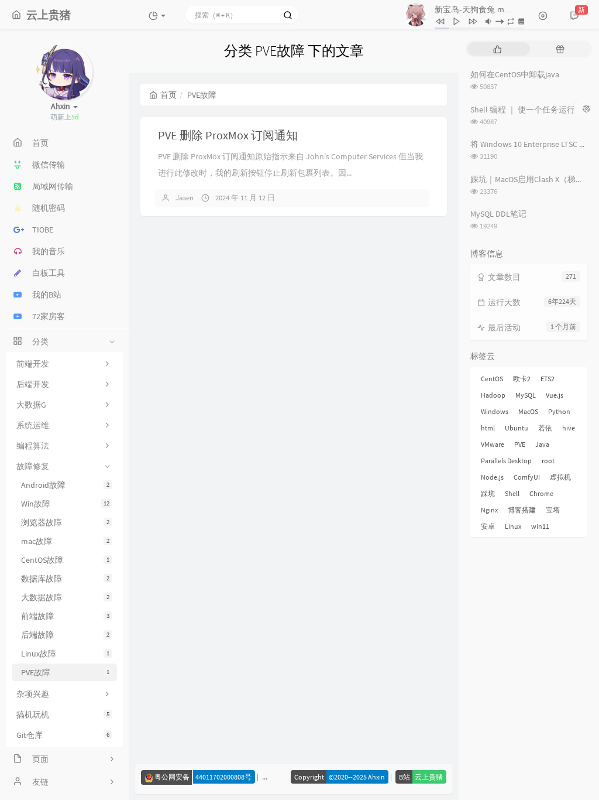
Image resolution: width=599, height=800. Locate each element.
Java (542, 444)
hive (568, 427)
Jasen (184, 198)
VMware (492, 444)
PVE (519, 444)
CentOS (492, 378)
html (488, 427)
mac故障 (65, 541)
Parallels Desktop (506, 460)
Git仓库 (62, 735)
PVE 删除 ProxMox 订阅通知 (228, 135)
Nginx (489, 509)
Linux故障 (65, 653)
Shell (512, 493)
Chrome (541, 493)
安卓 (488, 526)
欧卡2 (522, 378)
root (548, 460)
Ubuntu (516, 427)
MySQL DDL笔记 (498, 213)
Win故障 (65, 503)
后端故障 (65, 635)
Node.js (492, 477)
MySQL (525, 395)
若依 (545, 427)
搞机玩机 (62, 714)
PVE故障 (65, 672)
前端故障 (65, 616)
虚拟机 (560, 477)
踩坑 (488, 493)
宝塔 (553, 509)
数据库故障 (65, 578)
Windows (494, 411)
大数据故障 (65, 597)
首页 (168, 95)
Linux (513, 526)
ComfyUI (527, 477)
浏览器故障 (65, 522)
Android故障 (65, 485)
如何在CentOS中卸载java (514, 74)
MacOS (528, 411)
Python (559, 411)
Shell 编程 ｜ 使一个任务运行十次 (530, 109)
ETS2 (548, 378)
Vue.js (554, 395)
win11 (540, 526)
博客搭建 (522, 509)
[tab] (497, 49)
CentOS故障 (65, 560)
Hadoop (493, 395)
